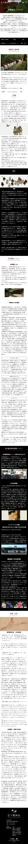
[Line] (23, 3)
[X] (21, 3)
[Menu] (26, 2)
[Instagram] (16, 3)
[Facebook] (19, 3)
